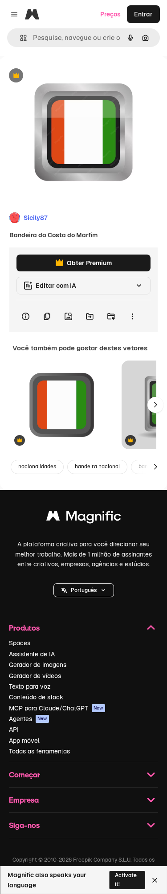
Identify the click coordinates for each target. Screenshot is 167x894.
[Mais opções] (132, 316)
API (14, 729)
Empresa (24, 799)
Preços (110, 14)
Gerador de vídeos (35, 676)
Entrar (143, 14)
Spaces (19, 643)
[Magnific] (83, 518)
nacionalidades (37, 466)
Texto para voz (30, 686)
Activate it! (126, 879)
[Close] (154, 880)
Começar (24, 774)
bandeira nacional (97, 466)
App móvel (24, 741)
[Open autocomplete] (20, 38)
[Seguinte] (155, 405)
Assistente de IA (32, 654)
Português (84, 590)
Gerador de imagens (37, 665)
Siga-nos (24, 825)
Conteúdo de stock (36, 697)
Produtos (24, 627)
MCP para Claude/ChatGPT (56, 708)
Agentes (28, 719)
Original (57, 76)
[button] (83, 590)
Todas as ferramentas (39, 751)
